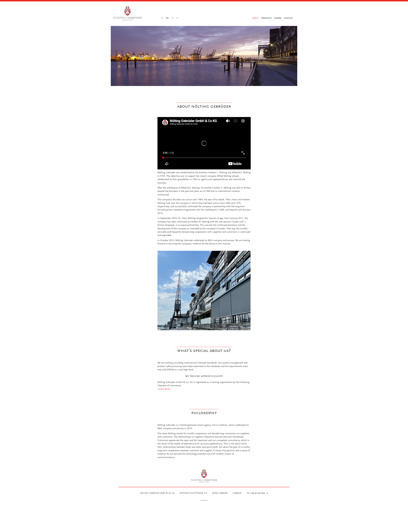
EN (167, 18)
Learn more (163, 389)
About (255, 18)
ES (177, 18)
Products (266, 18)
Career (277, 18)
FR (172, 18)
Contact (288, 18)
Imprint (204, 500)
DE (162, 18)
